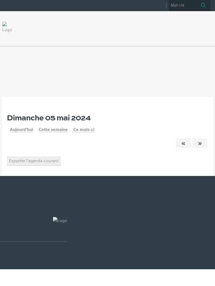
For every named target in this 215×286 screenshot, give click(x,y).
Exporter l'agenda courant (34, 161)
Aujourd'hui (21, 129)
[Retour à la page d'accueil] (9, 27)
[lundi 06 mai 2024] (199, 143)
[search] (183, 5)
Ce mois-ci (83, 129)
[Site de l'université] (33, 229)
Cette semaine (53, 129)
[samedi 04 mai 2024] (183, 143)
